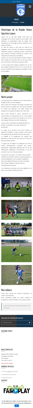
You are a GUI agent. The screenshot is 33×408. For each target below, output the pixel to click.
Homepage (15, 22)
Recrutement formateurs (9, 374)
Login (14, 1)
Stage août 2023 (7, 377)
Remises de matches (7, 363)
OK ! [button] (17, 405)
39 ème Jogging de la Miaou (10, 371)
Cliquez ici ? (27, 403)
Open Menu (30, 6)
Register (18, 1)
